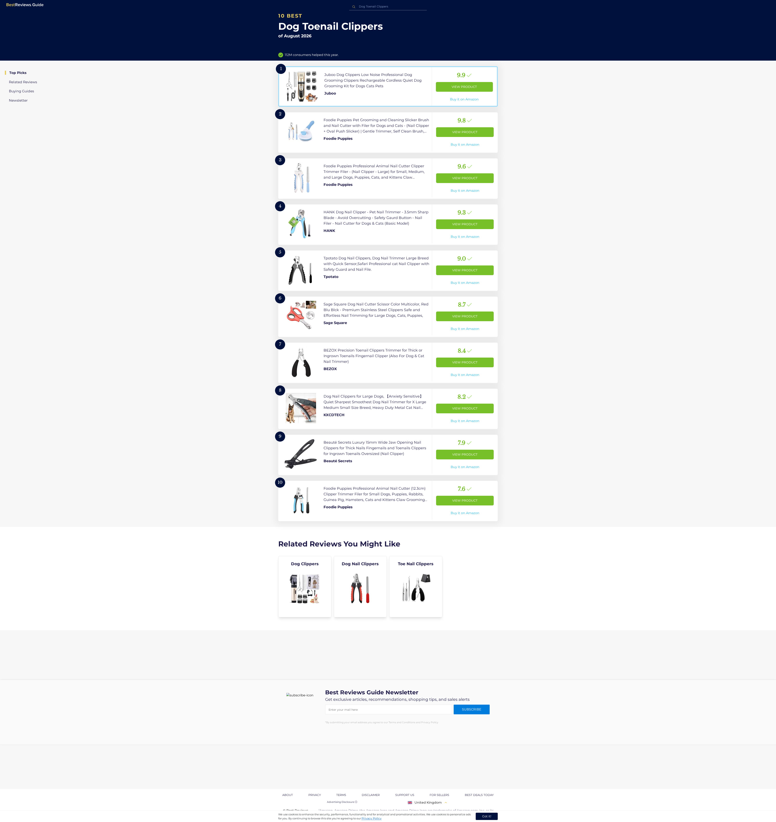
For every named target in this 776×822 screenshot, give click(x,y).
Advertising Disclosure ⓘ (342, 801)
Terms (341, 795)
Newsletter (18, 100)
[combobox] (388, 6)
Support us (404, 795)
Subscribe (471, 709)
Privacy (314, 795)
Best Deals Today (479, 795)
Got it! (486, 816)
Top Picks (17, 73)
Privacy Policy (372, 818)
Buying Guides (21, 91)
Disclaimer (371, 795)
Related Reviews (23, 82)
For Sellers (439, 795)
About (287, 795)
